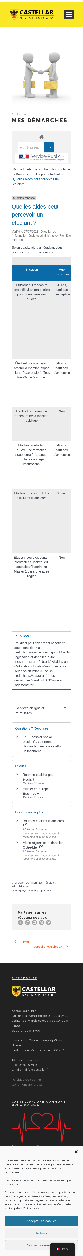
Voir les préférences (41, 1245)
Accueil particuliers (27, 169)
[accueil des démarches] (41, 137)
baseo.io (51, 890)
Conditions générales (27, 1084)
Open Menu (69, 14)
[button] (76, 1152)
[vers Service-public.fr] (41, 158)
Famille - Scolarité (57, 169)
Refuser (41, 1233)
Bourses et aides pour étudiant (38, 174)
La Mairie (19, 114)
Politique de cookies (26, 1079)
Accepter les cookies (41, 1221)
